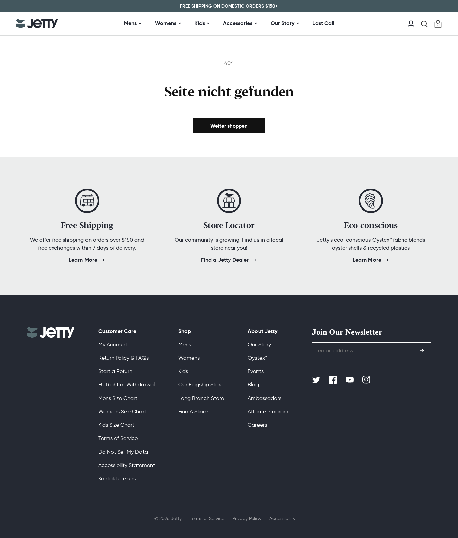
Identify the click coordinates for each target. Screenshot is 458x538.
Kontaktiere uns (117, 478)
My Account (112, 344)
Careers (257, 425)
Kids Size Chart (116, 425)
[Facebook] (333, 380)
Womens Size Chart (122, 411)
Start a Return (115, 371)
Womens (165, 23)
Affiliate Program (268, 411)
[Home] (37, 23)
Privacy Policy (246, 518)
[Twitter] (317, 380)
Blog (253, 384)
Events (256, 371)
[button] (424, 24)
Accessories (237, 23)
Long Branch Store (201, 398)
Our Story (282, 23)
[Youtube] (350, 380)
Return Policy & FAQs (123, 358)
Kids (199, 23)
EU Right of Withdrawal (126, 384)
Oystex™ (257, 358)
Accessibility (282, 518)
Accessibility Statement (126, 465)
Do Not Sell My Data (123, 452)
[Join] (422, 350)
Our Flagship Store (200, 384)
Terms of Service (118, 438)
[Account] (411, 23)
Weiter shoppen (229, 126)
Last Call (323, 23)
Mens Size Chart (117, 398)
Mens (130, 23)
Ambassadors (264, 398)
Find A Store (193, 411)
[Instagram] (367, 380)
